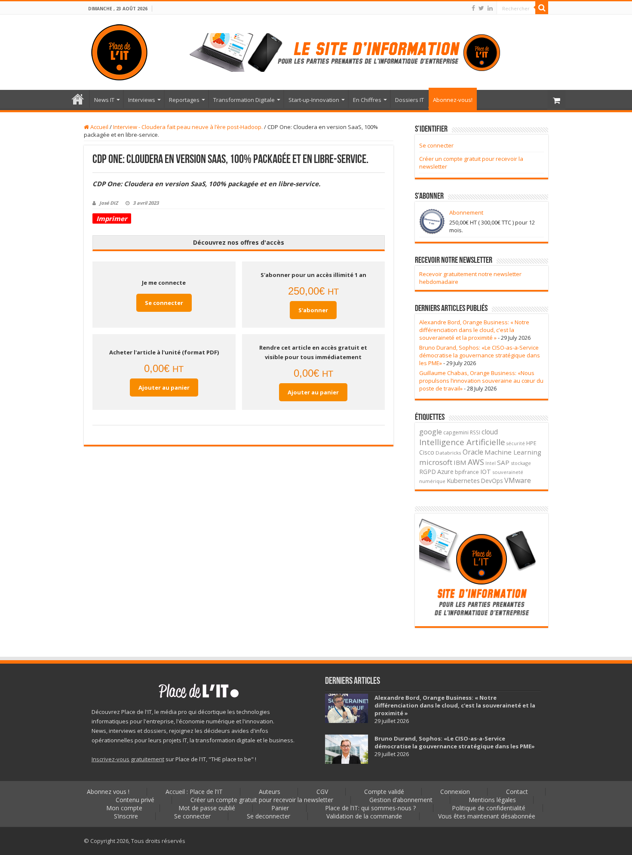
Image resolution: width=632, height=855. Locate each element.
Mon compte (124, 808)
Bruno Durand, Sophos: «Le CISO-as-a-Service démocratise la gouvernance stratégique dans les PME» (479, 355)
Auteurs (269, 791)
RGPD (427, 471)
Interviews (141, 100)
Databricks (448, 452)
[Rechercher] (541, 7)
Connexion (455, 791)
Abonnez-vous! (452, 100)
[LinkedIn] (490, 8)
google (430, 432)
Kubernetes (463, 480)
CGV (322, 791)
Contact (517, 791)
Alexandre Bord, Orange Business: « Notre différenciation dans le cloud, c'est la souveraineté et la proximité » (474, 329)
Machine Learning (513, 452)
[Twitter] (481, 8)
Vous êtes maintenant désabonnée (486, 816)
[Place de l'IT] (119, 52)
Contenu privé (135, 800)
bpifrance (467, 472)
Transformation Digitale (244, 100)
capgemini (456, 432)
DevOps (492, 481)
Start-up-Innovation (313, 100)
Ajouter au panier (164, 387)
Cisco (426, 452)
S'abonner (313, 310)
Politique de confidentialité (488, 808)
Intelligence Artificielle (462, 442)
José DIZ (108, 203)
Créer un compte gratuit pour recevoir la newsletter (261, 800)
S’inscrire (126, 816)
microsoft (435, 462)
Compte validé (384, 791)
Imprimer (111, 218)
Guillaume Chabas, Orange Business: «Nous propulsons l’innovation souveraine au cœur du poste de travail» (481, 380)
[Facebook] (473, 8)
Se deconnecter (268, 816)
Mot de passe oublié (206, 808)
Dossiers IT (409, 100)
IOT (485, 471)
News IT (104, 100)
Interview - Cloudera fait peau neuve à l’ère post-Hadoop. (188, 127)
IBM (460, 462)
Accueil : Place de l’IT (78, 99)
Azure (445, 471)
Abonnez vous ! (108, 791)
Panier (280, 808)
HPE (531, 443)
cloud (490, 432)
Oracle (473, 452)
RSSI (475, 432)
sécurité (515, 443)
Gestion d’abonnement (401, 800)
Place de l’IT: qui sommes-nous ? (370, 808)
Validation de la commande (364, 816)
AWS (476, 462)
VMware (517, 480)
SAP (503, 462)
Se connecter (164, 303)
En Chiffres (367, 100)
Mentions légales (492, 800)
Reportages (184, 100)
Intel (490, 463)
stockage (521, 463)
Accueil (98, 127)
